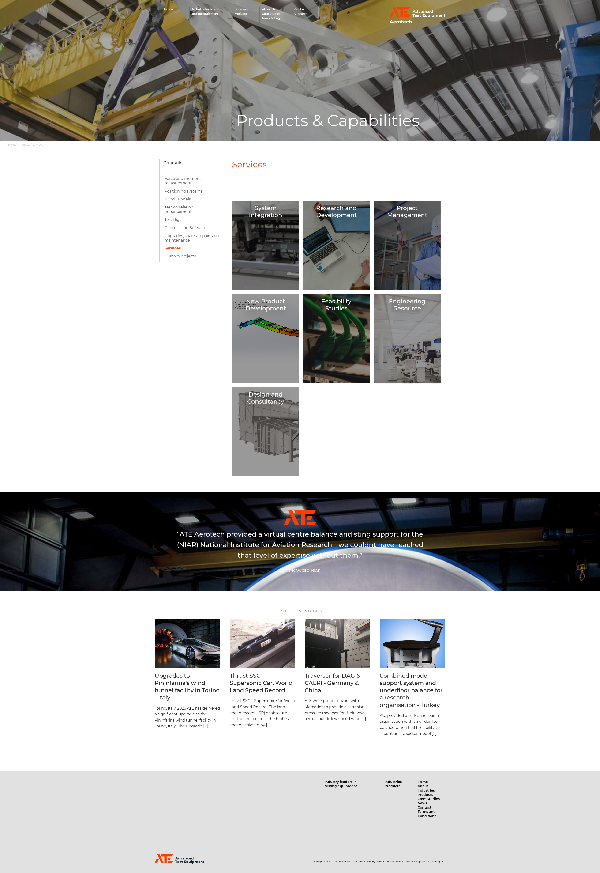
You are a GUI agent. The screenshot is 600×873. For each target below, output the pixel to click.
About (423, 786)
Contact (300, 9)
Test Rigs (173, 219)
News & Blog (271, 18)
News (422, 803)
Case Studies (271, 13)
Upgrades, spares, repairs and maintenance (192, 238)
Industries (241, 9)
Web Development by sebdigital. (424, 861)
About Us (268, 9)
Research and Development (336, 211)
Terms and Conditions (427, 813)
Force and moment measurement (183, 180)
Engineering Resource (407, 305)
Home (168, 9)
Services (173, 248)
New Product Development (265, 305)
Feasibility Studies (336, 305)
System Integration (265, 211)
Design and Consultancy (265, 398)
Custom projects (180, 256)
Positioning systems (183, 191)
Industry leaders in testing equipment (205, 11)
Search (303, 13)
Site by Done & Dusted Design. (385, 861)
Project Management (407, 211)
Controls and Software (185, 228)
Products (240, 13)
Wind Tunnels (178, 199)
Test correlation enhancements (179, 209)
